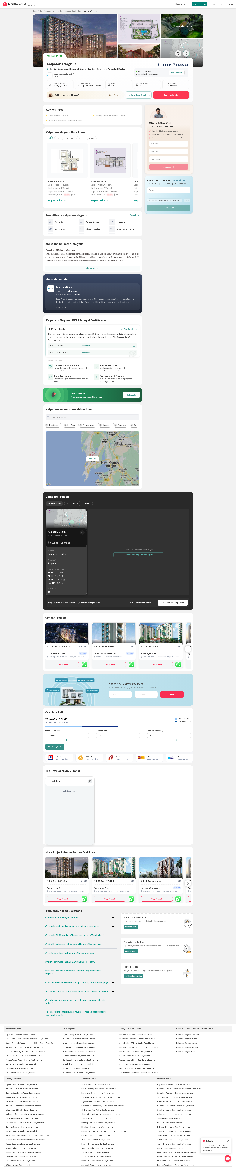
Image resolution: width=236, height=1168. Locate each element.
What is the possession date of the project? (164, 200)
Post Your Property (199, 4)
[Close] (228, 1141)
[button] (68, 194)
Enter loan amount (52, 730)
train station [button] (54, 425)
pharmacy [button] (122, 425)
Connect (167, 167)
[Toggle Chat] (228, 1158)
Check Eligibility (55, 747)
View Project (62, 664)
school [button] (137, 425)
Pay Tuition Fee (182, 4)
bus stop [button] (71, 425)
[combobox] (94, 417)
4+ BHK (92, 138)
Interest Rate (101, 730)
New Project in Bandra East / (71, 11)
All (50, 138)
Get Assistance (131, 951)
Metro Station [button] (88, 425)
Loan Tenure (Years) (155, 730)
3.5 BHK (70, 138)
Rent (30, 5)
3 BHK (58, 138)
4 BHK (81, 138)
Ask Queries (168, 207)
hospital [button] (106, 425)
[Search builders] (90, 781)
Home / (36, 11)
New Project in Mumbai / (49, 11)
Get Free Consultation (133, 976)
